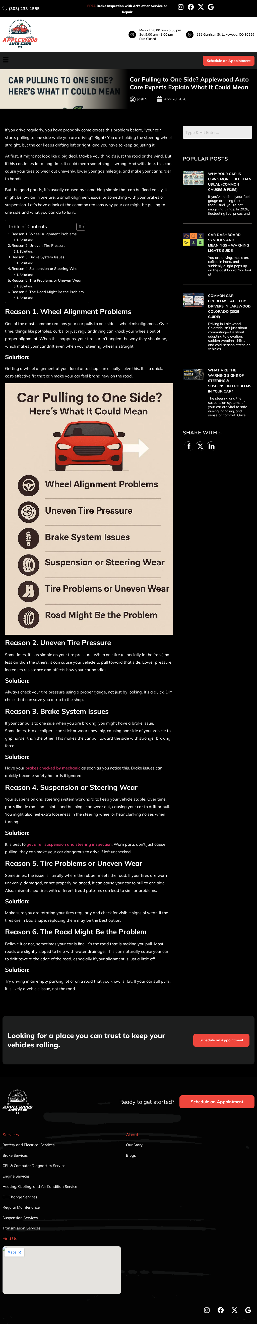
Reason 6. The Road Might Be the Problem (48, 291)
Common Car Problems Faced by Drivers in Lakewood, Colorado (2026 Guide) (229, 306)
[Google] (211, 7)
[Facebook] (190, 7)
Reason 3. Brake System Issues (38, 257)
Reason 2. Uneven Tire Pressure (39, 245)
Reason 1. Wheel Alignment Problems (44, 233)
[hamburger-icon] (5, 60)
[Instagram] (180, 7)
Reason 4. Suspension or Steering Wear (45, 268)
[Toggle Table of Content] (78, 226)
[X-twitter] (201, 7)
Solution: (26, 240)
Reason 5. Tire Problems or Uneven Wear (47, 280)
